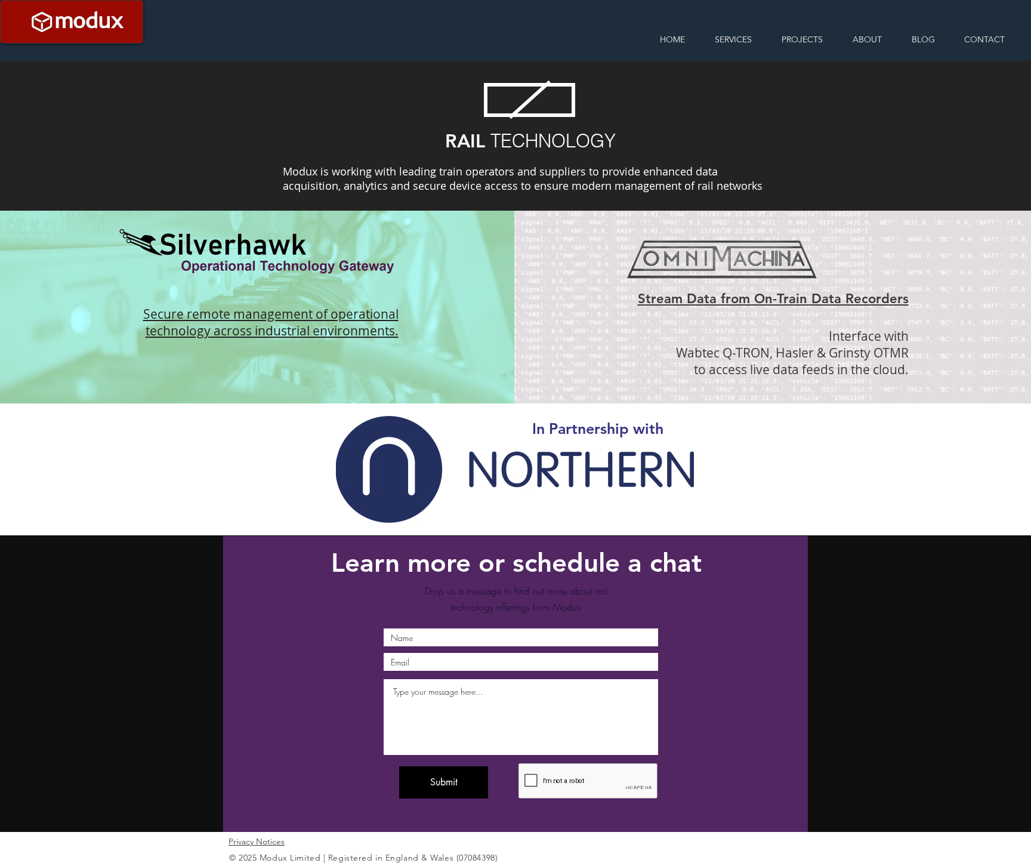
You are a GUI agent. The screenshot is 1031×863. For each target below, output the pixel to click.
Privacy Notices (257, 841)
